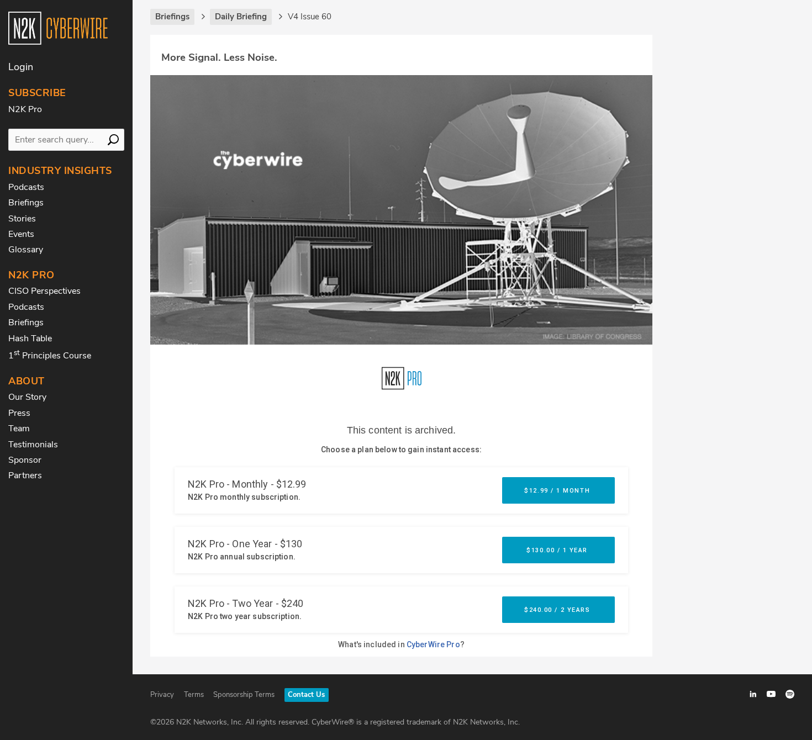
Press (19, 413)
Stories (22, 219)
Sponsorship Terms (244, 695)
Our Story (27, 397)
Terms (194, 695)
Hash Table (30, 338)
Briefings (26, 203)
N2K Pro (25, 109)
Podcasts (26, 187)
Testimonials (33, 444)
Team (19, 428)
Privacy (162, 695)
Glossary (25, 250)
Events (21, 234)
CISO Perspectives (44, 291)
